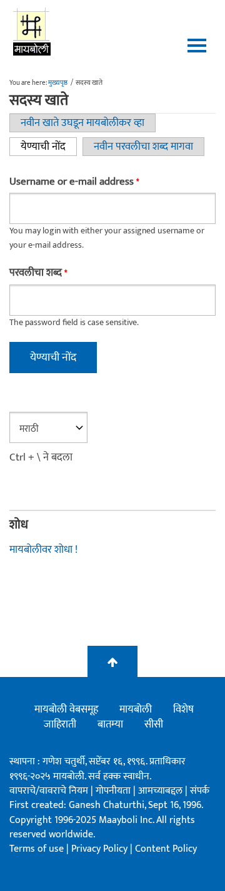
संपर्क (199, 790)
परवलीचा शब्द (38, 273)
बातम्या (110, 724)
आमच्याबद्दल (161, 790)
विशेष (183, 709)
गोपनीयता (114, 790)
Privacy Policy (100, 848)
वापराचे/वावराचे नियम (48, 790)
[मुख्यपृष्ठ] (32, 31)
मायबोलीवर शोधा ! (43, 549)
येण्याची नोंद (49, 146)
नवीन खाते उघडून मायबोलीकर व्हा (82, 123)
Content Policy (166, 848)
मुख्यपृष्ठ (58, 83)
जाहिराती (60, 724)
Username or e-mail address (74, 181)
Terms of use (36, 848)
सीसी (153, 724)
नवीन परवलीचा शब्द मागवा (143, 146)
